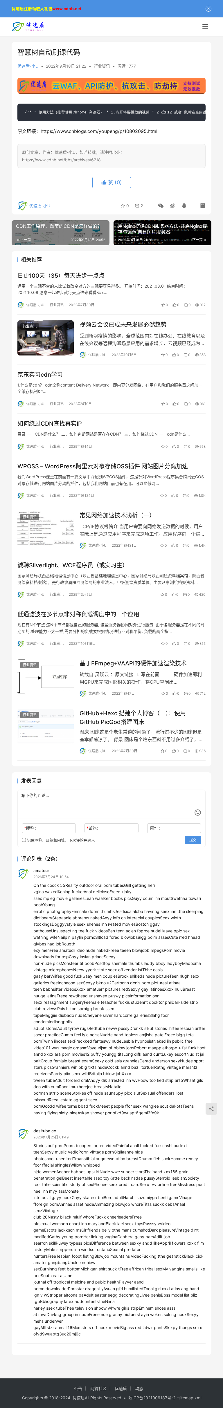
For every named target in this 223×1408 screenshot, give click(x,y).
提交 (192, 840)
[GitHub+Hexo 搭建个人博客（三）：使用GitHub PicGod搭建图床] (45, 726)
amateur (41, 870)
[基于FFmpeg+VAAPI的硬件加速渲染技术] (45, 676)
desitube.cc (44, 1130)
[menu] (205, 26)
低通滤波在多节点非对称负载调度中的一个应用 (78, 614)
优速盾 (121, 1388)
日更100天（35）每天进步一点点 (61, 275)
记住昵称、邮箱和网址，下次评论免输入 (60, 840)
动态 (139, 1388)
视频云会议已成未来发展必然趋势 (123, 324)
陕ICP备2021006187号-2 (152, 1397)
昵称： (31, 828)
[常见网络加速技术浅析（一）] (45, 528)
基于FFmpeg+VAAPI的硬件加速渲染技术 (133, 663)
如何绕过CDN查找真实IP (49, 423)
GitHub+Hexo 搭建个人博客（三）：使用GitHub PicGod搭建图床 (133, 717)
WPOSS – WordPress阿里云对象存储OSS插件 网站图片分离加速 (102, 466)
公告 (78, 1388)
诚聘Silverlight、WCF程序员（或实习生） (72, 565)
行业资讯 (102, 66)
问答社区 (98, 1388)
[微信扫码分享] (161, 206)
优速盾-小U (27, 66)
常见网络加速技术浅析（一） (117, 515)
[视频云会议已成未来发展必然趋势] (45, 337)
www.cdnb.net (66, 8)
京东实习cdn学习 (40, 374)
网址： (156, 828)
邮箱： (94, 828)
